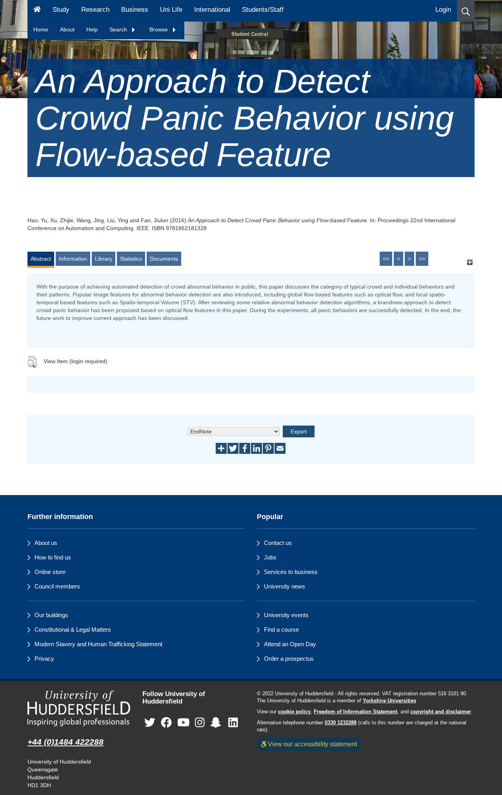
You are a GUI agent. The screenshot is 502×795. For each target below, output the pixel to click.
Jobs (270, 557)
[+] (470, 262)
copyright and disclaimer (440, 712)
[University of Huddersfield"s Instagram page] (200, 722)
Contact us (278, 542)
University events (286, 615)
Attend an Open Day (290, 644)
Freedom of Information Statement (355, 712)
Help (92, 29)
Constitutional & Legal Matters (73, 629)
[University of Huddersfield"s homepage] (79, 708)
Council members (57, 586)
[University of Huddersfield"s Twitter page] (149, 722)
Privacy (44, 658)
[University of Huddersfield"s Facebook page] (166, 722)
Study (61, 9)
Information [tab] (73, 259)
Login (443, 9)
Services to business (291, 571)
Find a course (281, 629)
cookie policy (294, 712)
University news (284, 586)
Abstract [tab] (41, 259)
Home (40, 29)
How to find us (53, 557)
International (212, 9)
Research (95, 9)
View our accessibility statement (311, 743)
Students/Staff (263, 9)
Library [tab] (103, 259)
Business (134, 9)
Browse (159, 29)
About (67, 29)
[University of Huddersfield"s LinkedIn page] (233, 722)
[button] (466, 11)
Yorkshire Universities (389, 701)
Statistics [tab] (131, 259)
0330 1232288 (340, 723)
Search (119, 29)
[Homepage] (37, 11)
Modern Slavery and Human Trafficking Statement (98, 644)
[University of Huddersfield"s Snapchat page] (217, 722)
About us (46, 542)
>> (422, 259)
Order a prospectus (289, 658)
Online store (50, 571)
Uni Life (171, 9)
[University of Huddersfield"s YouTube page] (183, 722)
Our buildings (51, 615)
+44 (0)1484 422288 (65, 741)
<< (386, 259)
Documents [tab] (164, 259)
